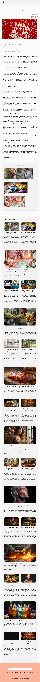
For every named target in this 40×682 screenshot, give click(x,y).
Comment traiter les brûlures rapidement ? (20, 563)
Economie (9, 672)
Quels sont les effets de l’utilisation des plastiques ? (20, 621)
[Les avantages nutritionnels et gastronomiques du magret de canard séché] (20, 375)
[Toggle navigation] (3, 2)
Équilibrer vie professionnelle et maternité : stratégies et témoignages (28, 351)
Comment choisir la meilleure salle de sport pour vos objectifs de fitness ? (12, 291)
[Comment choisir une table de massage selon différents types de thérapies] (11, 343)
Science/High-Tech (25, 672)
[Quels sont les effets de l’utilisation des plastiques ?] (20, 610)
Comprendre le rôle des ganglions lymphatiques (12, 44)
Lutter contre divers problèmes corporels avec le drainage (14, 49)
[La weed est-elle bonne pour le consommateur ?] (28, 521)
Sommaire (6, 42)
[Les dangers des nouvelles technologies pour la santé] (11, 521)
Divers (31, 672)
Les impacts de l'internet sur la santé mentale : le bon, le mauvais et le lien (28, 410)
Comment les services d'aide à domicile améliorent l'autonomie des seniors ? (18, 179)
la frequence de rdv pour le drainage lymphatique (13, 155)
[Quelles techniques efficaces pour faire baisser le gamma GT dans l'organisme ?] (20, 494)
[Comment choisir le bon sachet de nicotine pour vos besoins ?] (16, 187)
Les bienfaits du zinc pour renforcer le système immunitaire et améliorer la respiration (11, 410)
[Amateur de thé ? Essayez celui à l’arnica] (11, 578)
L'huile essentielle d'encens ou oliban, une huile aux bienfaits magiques (28, 469)
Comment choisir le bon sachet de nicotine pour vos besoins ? (16, 193)
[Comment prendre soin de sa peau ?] (28, 578)
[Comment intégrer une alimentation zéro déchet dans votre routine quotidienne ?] (20, 316)
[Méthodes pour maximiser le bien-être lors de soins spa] (14, 201)
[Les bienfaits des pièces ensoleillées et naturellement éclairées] (11, 462)
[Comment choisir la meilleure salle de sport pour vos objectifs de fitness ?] (11, 284)
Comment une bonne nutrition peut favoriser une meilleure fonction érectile (28, 291)
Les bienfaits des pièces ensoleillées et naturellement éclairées (11, 469)
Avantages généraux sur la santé (10, 46)
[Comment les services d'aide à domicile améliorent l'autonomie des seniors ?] (18, 173)
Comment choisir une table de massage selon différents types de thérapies (11, 351)
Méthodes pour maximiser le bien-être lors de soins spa (14, 207)
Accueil (3, 7)
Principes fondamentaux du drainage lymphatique (12, 51)
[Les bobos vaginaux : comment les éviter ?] (11, 636)
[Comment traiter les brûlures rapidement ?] (20, 552)
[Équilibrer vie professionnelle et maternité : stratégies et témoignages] (28, 343)
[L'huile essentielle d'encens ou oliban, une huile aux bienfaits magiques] (28, 462)
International (15, 672)
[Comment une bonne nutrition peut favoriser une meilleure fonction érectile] (28, 284)
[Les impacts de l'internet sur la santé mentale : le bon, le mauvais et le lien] (28, 403)
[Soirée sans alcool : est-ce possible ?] (28, 636)
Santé (6, 7)
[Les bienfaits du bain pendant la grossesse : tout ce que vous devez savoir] (20, 435)
